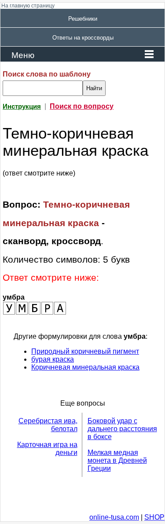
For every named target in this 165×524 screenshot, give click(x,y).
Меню (22, 55)
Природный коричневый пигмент (85, 351)
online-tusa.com (114, 517)
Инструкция (22, 106)
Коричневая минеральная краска (85, 367)
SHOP (154, 517)
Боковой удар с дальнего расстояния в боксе (122, 428)
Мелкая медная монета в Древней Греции (117, 460)
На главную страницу (28, 6)
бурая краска (52, 359)
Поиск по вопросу (82, 106)
